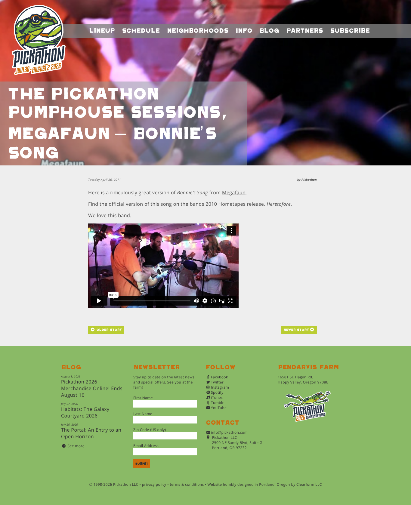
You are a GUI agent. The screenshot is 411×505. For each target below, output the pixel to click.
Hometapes (232, 204)
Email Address (146, 445)
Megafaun (234, 192)
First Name (143, 397)
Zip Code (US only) (149, 429)
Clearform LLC (309, 484)
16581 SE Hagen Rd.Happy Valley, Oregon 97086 (303, 379)
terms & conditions (187, 484)
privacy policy (154, 484)
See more (76, 445)
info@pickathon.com (229, 432)
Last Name (142, 413)
